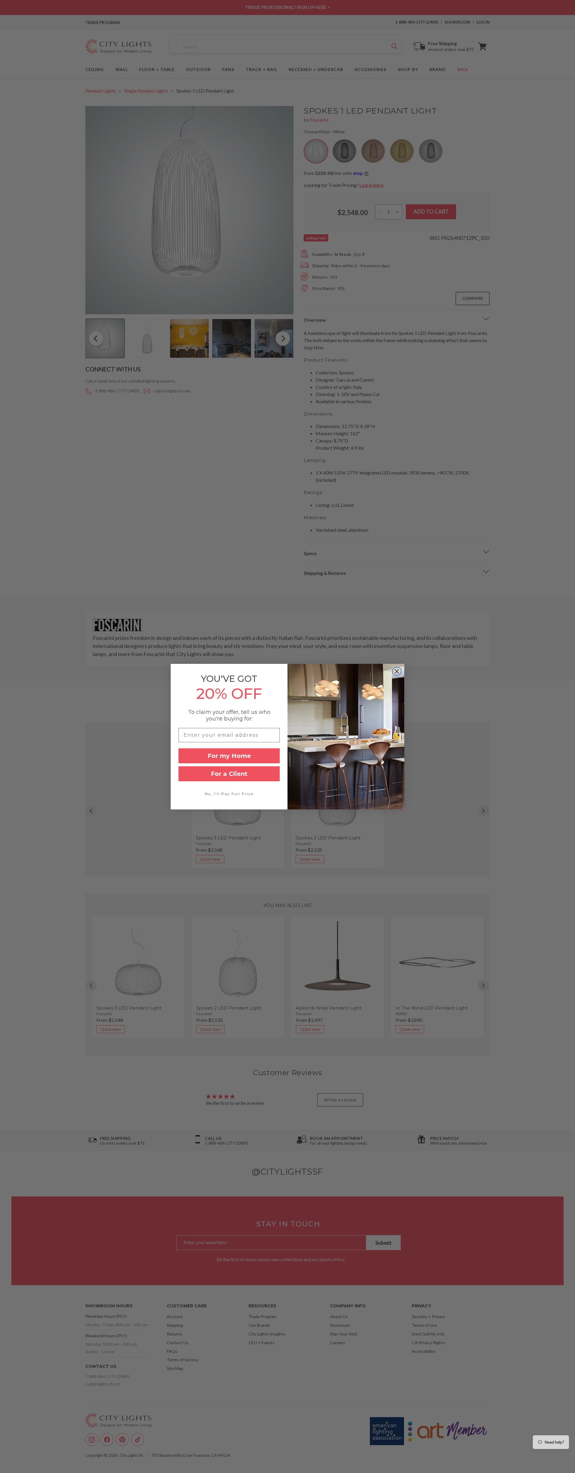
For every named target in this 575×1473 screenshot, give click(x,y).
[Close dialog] (396, 671)
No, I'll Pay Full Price (229, 793)
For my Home (229, 755)
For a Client (229, 773)
